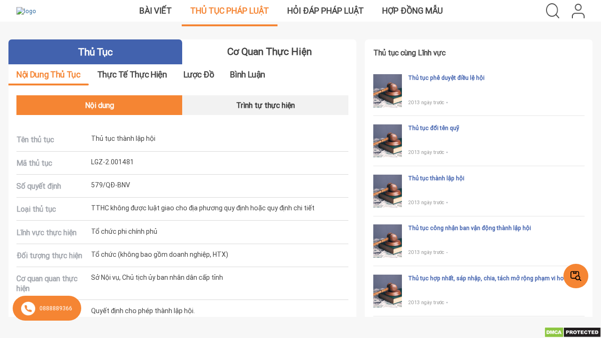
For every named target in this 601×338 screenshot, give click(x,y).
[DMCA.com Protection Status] (572, 331)
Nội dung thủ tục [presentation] (48, 74)
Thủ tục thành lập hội (436, 178)
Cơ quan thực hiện (269, 52)
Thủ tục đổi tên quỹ (433, 127)
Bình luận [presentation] (247, 74)
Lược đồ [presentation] (199, 74)
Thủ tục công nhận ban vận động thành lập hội (469, 227)
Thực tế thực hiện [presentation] (132, 74)
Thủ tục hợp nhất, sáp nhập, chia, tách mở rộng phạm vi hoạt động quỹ (496, 278)
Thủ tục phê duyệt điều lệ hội (446, 77)
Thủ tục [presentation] (95, 52)
